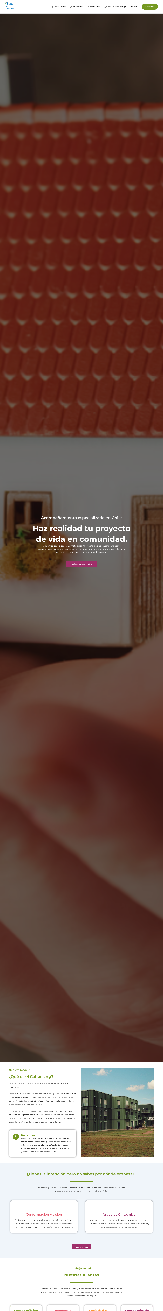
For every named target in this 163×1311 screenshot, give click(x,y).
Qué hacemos (76, 6)
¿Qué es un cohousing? (115, 6)
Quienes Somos (58, 6)
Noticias (133, 6)
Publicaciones (93, 6)
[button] (150, 7)
